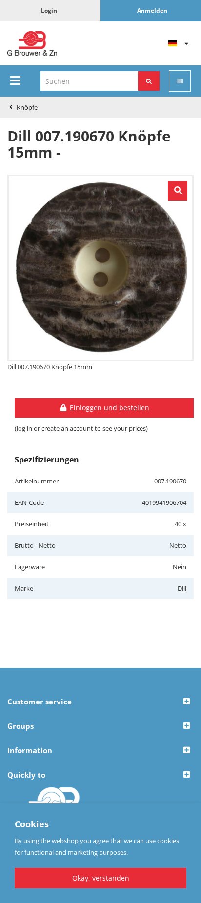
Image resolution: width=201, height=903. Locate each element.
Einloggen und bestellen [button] (108, 407)
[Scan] (180, 81)
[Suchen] (149, 81)
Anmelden (152, 10)
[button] (100, 702)
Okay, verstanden (100, 878)
